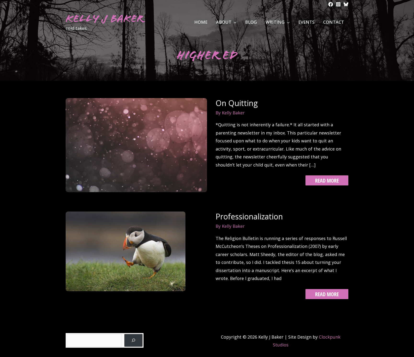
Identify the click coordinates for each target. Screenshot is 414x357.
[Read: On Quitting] (136, 144)
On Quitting (237, 103)
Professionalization (249, 216)
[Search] (133, 340)
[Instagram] (338, 4)
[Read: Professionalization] (125, 251)
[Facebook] (330, 4)
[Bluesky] (346, 4)
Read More (327, 181)
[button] (233, 22)
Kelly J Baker (105, 18)
